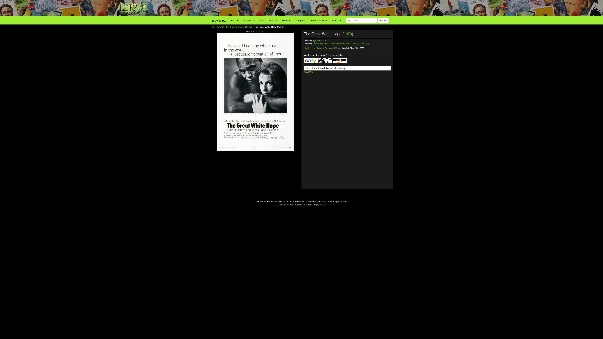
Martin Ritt (321, 40)
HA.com (338, 47)
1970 (348, 33)
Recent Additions (319, 20)
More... (336, 20)
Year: (233, 20)
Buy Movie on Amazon (322, 47)
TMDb (305, 205)
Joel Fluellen (363, 43)
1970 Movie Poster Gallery (239, 26)
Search (383, 20)
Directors (286, 20)
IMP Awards (218, 26)
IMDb (307, 47)
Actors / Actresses (268, 20)
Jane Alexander (338, 43)
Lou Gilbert (351, 43)
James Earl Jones (321, 43)
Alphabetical (249, 20)
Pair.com (323, 205)
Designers (301, 20)
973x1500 (260, 31)
